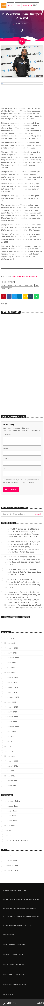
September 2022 (12, 727)
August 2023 (10, 702)
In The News (10, 816)
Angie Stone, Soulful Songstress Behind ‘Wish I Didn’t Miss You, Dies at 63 (23, 572)
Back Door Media (10, 392)
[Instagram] (10, 994)
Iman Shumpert (8, 282)
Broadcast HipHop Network (24, 276)
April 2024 (10, 668)
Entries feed (11, 861)
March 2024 (10, 673)
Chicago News (11, 811)
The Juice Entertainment (16, 840)
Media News (10, 826)
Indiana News (11, 821)
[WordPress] (6, 994)
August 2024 (10, 663)
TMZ (36, 285)
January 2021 (11, 786)
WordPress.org (11, 871)
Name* (5, 448)
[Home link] (3, 5)
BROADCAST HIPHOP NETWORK (16, 617)
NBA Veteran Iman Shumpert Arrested (17, 285)
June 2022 (9, 741)
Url (4, 469)
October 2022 (11, 722)
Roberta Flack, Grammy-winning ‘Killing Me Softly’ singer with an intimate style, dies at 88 (22, 582)
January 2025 (11, 653)
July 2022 (9, 737)
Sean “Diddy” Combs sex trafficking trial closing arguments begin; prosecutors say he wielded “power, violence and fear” (21, 352)
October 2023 (11, 692)
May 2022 (9, 746)
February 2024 (11, 678)
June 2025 (9, 638)
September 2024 (12, 658)
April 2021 (10, 771)
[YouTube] (4, 994)
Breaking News (9, 346)
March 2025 (10, 643)
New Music (9, 831)
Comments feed (11, 866)
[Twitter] (8, 994)
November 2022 (11, 717)
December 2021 (11, 766)
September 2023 (12, 697)
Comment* (7, 434)
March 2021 (10, 776)
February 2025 (11, 648)
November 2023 (11, 687)
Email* (6, 459)
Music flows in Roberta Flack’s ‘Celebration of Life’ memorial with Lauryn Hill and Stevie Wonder (22, 559)
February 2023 (11, 707)
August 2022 (10, 732)
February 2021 (11, 781)
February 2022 (11, 761)
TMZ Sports (6, 289)
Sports (8, 835)
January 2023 (11, 712)
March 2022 (10, 756)
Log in (8, 856)
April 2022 (10, 751)
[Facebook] (12, 994)
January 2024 (11, 682)
